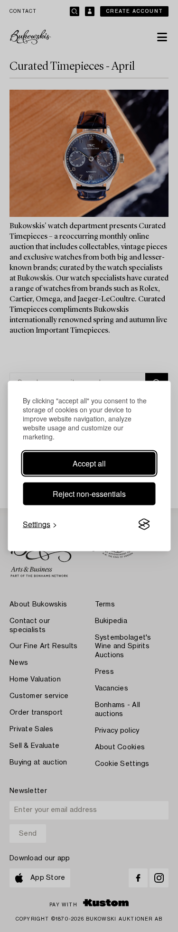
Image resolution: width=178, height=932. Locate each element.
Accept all (89, 463)
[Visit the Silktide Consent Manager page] (143, 524)
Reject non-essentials (89, 493)
